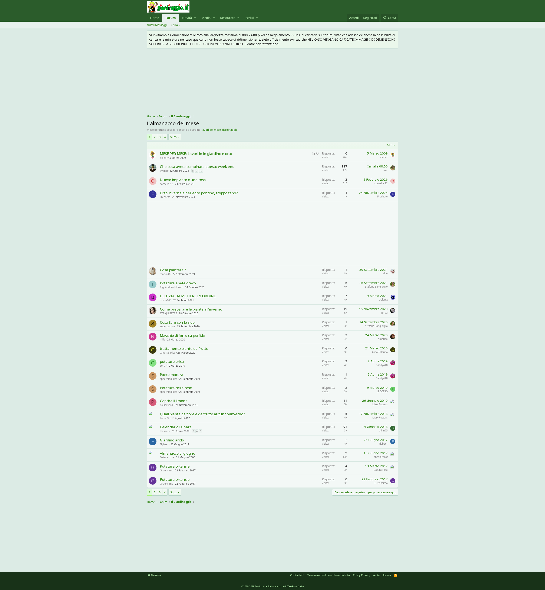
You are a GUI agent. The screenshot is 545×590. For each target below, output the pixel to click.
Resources (227, 18)
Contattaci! (297, 575)
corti (162, 365)
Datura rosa (167, 457)
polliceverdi (167, 405)
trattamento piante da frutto (184, 348)
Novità (187, 18)
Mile (385, 273)
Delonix (383, 299)
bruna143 (165, 300)
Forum (170, 18)
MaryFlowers (380, 404)
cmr (385, 170)
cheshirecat (381, 457)
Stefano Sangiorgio (376, 286)
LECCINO (382, 391)
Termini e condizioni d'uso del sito (328, 575)
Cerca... (175, 25)
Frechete (165, 197)
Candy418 (382, 365)
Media (206, 18)
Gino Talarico (167, 353)
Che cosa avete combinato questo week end (197, 166)
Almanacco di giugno (177, 453)
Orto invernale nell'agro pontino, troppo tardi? (199, 192)
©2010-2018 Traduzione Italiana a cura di (272, 586)
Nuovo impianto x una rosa (183, 179)
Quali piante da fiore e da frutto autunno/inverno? (202, 413)
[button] (195, 18)
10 (200, 170)
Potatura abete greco (178, 283)
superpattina (167, 326)
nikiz (162, 339)
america (383, 339)
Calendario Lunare (176, 426)
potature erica (172, 361)
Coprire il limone (174, 400)
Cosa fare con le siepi (177, 322)
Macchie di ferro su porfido (182, 335)
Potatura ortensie (175, 466)
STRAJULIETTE (168, 313)
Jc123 (384, 313)
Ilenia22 (164, 418)
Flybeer (164, 444)
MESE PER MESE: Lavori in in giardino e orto (196, 153)
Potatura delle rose (176, 387)
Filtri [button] (389, 145)
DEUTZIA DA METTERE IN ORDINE (188, 296)
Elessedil (165, 431)
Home (154, 18)
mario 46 (165, 274)
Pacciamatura (171, 374)
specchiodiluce (168, 379)
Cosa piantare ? (173, 269)
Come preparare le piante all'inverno (191, 309)
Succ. (173, 137)
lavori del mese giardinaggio (220, 130)
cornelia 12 (166, 184)
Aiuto (376, 575)
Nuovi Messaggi (157, 25)
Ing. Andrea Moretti (171, 287)
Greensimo (166, 470)
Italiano (156, 575)
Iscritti (249, 18)
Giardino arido (172, 440)
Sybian (164, 171)
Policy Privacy (361, 575)
